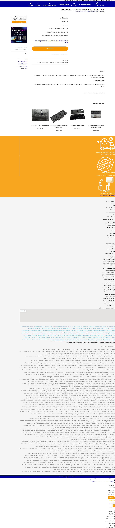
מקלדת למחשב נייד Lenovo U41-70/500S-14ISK (86, 11)
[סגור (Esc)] (110, 500)
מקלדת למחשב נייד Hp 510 (77, 125)
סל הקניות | (95, 0)
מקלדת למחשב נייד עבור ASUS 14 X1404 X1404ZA (96, 126)
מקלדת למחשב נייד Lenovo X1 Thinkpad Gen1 (58, 126)
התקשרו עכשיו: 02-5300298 (107, 195)
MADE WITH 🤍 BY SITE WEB (67, 477)
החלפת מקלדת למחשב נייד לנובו (54, 62)
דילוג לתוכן (112, 503)
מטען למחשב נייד (22, 63)
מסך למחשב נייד (23, 65)
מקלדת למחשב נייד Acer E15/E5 (40, 125)
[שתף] (111, 500)
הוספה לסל (50, 48)
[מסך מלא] (113, 500)
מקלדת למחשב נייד (40, 62)
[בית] (103, 11)
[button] (67, 334)
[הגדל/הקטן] (114, 500)
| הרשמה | (101, 0)
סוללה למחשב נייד (22, 61)
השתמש (111, 497)
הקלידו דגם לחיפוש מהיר (21, 47)
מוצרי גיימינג (24, 68)
